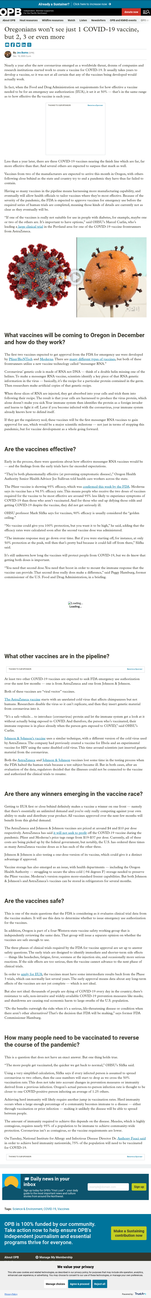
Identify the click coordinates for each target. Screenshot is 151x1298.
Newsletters (98, 20)
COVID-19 (50, 1209)
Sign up (139, 1187)
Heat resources (29, 20)
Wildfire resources (52, 20)
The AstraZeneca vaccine (22, 699)
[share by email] (7, 45)
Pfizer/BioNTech (21, 359)
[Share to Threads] (29, 45)
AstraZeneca (26, 760)
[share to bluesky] (18, 45)
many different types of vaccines (92, 359)
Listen (83, 20)
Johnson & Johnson (56, 760)
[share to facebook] (12, 45)
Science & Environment (27, 1209)
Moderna (46, 359)
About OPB (9, 20)
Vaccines (63, 1209)
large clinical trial (30, 227)
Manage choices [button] (55, 1283)
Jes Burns (22, 52)
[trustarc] (140, 1294)
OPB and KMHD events (123, 20)
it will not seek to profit (70, 833)
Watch (71, 20)
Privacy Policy (11, 1294)
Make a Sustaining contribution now (129, 1233)
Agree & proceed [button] (79, 1283)
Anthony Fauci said (131, 1138)
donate (131, 12)
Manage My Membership (56, 1257)
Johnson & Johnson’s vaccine (24, 738)
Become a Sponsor (95, 105)
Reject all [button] (99, 1283)
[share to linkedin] (24, 45)
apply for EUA (31, 974)
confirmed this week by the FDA (106, 487)
